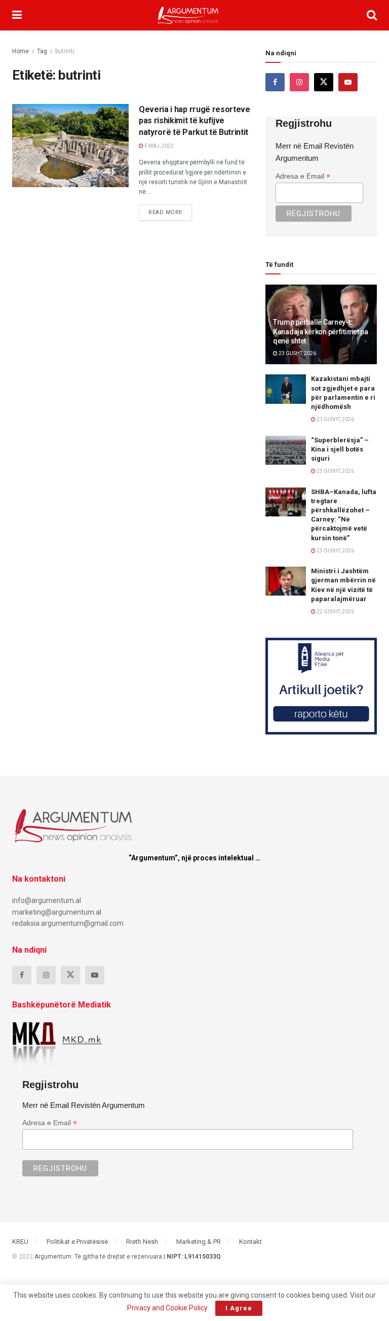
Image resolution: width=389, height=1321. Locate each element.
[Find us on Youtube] (348, 82)
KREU (20, 1241)
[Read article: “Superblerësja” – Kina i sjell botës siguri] (285, 450)
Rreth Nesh (142, 1241)
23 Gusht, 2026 (297, 353)
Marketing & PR (198, 1241)
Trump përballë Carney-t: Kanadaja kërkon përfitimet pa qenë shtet (320, 331)
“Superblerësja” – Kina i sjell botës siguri (340, 449)
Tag (42, 51)
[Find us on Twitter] (323, 82)
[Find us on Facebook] (275, 82)
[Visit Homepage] (188, 15)
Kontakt (250, 1241)
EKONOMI (34, 113)
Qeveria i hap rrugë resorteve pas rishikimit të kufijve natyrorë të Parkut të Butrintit (194, 121)
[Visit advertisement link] (321, 686)
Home (20, 51)
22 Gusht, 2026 (335, 611)
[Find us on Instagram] (299, 82)
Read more (170, 210)
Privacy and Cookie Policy (167, 1308)
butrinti (64, 51)
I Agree (238, 1308)
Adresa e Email (303, 176)
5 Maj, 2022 (158, 146)
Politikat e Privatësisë (77, 1241)
